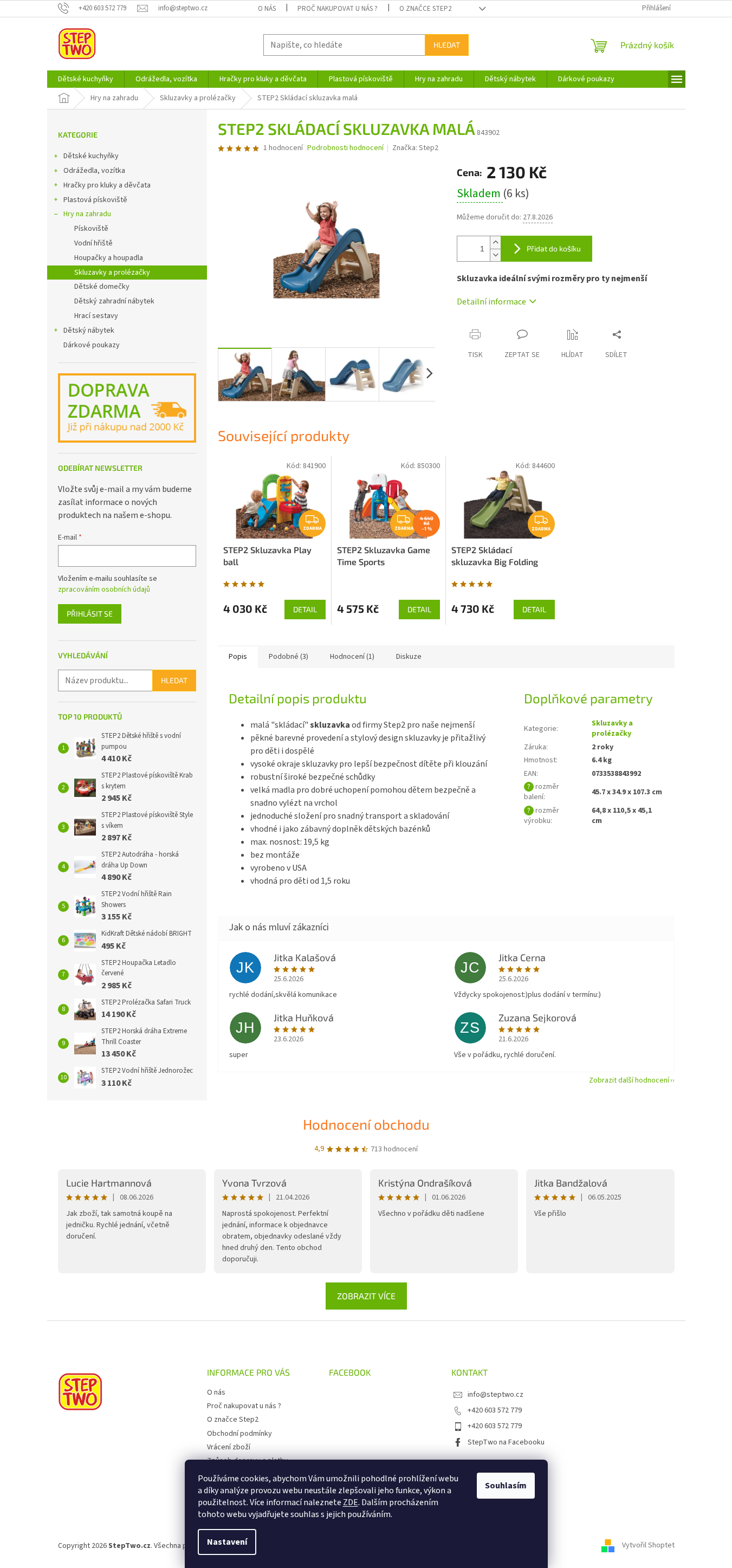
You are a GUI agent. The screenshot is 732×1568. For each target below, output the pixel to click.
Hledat (446, 44)
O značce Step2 (425, 9)
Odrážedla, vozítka (94, 170)
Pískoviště (91, 228)
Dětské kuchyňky (91, 156)
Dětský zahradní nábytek (114, 301)
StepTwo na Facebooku (506, 1442)
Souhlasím (506, 1486)
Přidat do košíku (554, 248)
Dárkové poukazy (91, 345)
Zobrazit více (366, 1296)
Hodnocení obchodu (366, 1124)
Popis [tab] (238, 656)
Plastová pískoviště (95, 200)
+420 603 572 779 (495, 1410)
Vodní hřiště (93, 243)
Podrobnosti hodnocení (345, 148)
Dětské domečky (101, 286)
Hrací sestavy (96, 315)
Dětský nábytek (88, 330)
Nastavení (227, 1542)
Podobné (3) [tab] (288, 656)
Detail (305, 609)
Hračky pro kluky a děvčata (107, 185)
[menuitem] (85, 79)
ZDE (350, 1502)
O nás (267, 9)
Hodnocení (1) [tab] (352, 656)
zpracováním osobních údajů (104, 589)
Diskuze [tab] (409, 656)
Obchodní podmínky (239, 1433)
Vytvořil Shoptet (648, 1545)
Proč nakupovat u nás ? (337, 9)
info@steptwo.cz (495, 1394)
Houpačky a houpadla (108, 257)
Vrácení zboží (228, 1447)
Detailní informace (491, 302)
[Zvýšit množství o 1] (495, 242)
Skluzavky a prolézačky (112, 272)
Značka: (415, 147)
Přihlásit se (90, 613)
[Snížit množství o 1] (495, 255)
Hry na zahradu (87, 214)
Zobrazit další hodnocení (629, 1080)
